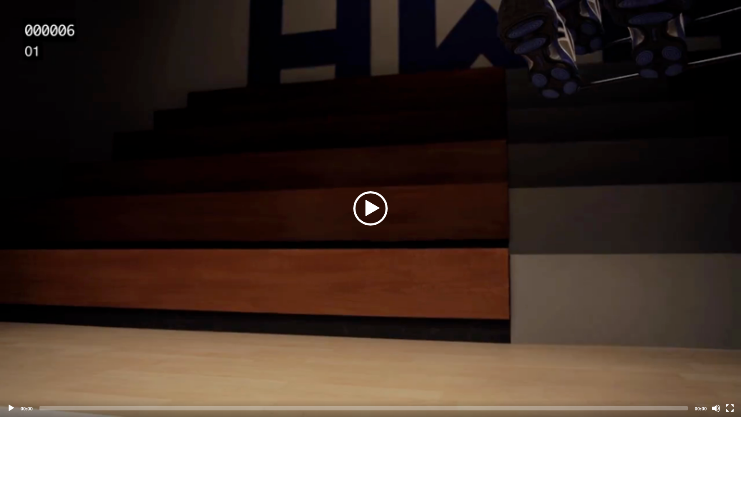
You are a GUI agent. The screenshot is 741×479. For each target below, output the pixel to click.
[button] (370, 208)
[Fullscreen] (730, 408)
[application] (370, 208)
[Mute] (716, 408)
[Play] (11, 408)
